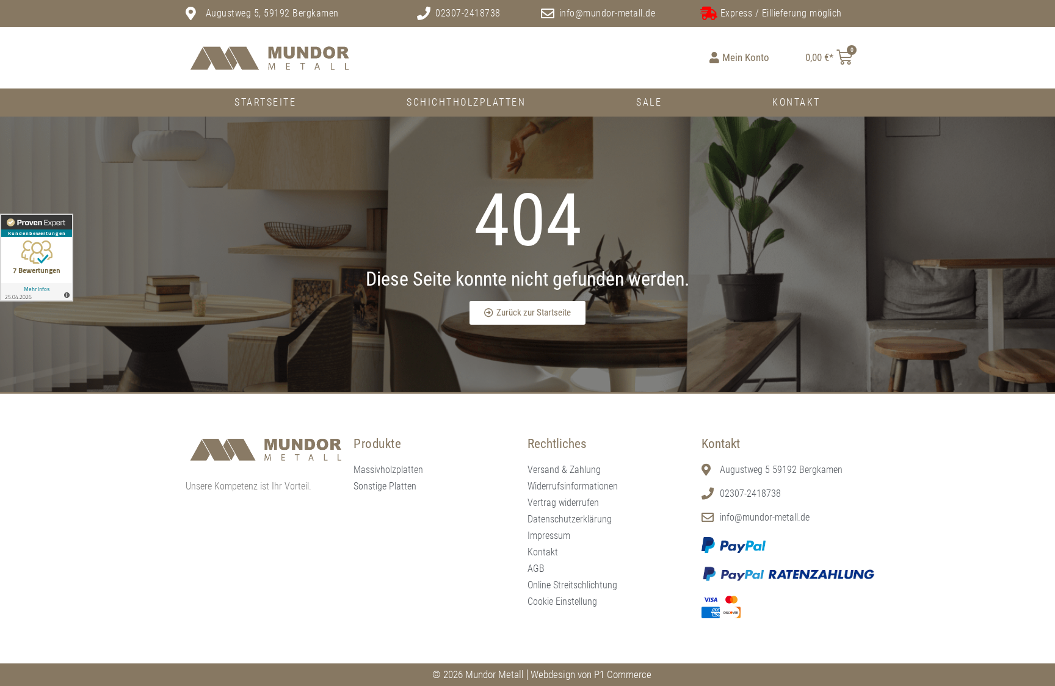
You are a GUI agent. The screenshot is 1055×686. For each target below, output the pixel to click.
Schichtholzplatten (466, 102)
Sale (649, 102)
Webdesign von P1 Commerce (591, 674)
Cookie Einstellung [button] (562, 601)
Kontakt (796, 102)
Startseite (265, 102)
